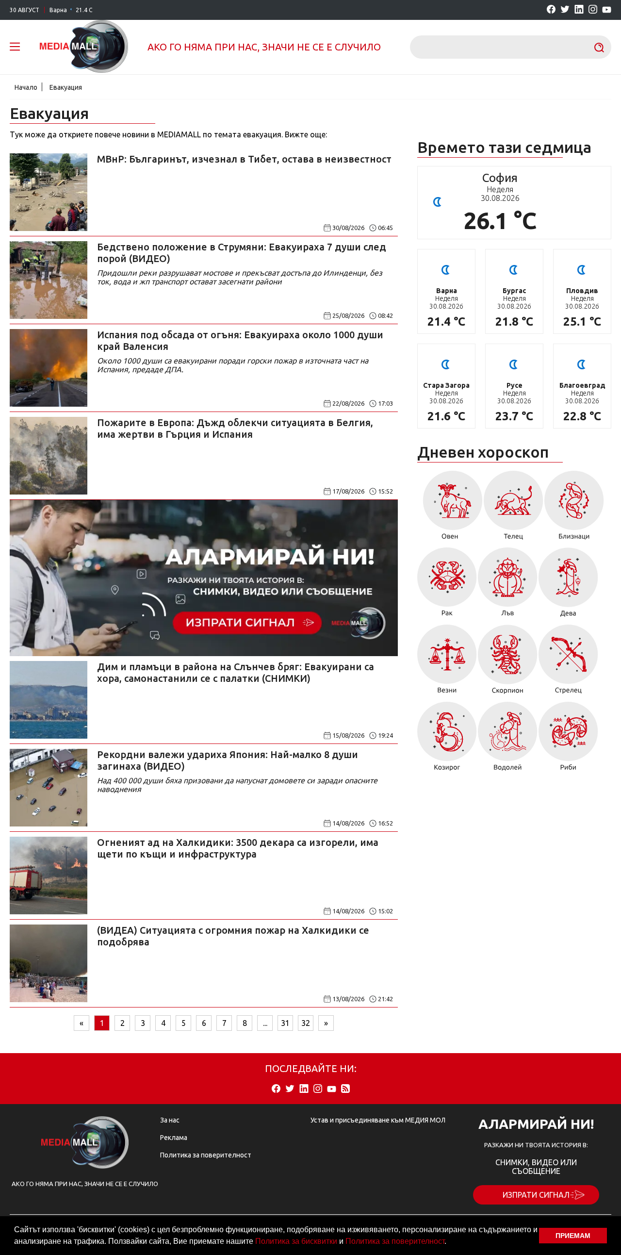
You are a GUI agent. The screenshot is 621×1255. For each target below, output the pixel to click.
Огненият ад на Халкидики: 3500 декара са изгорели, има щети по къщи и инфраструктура (237, 848)
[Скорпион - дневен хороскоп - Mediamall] (508, 663)
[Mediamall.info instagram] (592, 10)
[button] (449, 1242)
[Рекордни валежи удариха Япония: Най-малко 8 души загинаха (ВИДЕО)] (48, 787)
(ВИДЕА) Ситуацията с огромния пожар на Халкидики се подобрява (233, 936)
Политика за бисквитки (296, 1241)
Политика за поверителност (394, 1241)
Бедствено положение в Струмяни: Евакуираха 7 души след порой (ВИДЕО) (241, 252)
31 (285, 1023)
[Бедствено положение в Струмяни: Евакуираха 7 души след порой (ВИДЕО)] (48, 280)
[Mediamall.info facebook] (551, 10)
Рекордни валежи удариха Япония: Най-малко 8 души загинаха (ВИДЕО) (227, 760)
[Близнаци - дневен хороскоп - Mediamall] (574, 508)
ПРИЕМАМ (573, 1235)
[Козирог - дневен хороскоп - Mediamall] (447, 739)
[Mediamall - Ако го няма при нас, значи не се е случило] (84, 47)
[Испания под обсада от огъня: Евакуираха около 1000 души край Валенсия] (48, 368)
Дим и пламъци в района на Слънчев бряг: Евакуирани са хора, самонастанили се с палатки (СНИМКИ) (235, 672)
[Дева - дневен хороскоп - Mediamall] (568, 585)
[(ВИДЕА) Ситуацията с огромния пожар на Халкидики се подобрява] (48, 963)
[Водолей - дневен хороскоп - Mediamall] (508, 739)
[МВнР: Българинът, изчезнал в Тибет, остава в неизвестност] (48, 192)
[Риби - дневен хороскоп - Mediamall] (568, 739)
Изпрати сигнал (536, 1194)
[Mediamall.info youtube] (606, 10)
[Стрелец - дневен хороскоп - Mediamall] (568, 663)
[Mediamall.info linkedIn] (579, 10)
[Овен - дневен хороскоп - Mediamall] (450, 508)
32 (305, 1023)
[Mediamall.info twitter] (565, 10)
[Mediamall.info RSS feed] (345, 1089)
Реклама (173, 1137)
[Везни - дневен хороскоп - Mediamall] (447, 663)
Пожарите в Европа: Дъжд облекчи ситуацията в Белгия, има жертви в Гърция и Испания (235, 428)
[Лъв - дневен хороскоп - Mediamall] (508, 585)
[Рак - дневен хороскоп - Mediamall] (447, 585)
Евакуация (65, 87)
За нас (170, 1120)
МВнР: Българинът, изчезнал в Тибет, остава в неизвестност (244, 159)
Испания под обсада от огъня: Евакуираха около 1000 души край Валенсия (240, 340)
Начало (26, 87)
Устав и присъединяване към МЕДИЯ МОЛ (377, 1120)
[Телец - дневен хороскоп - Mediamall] (513, 508)
